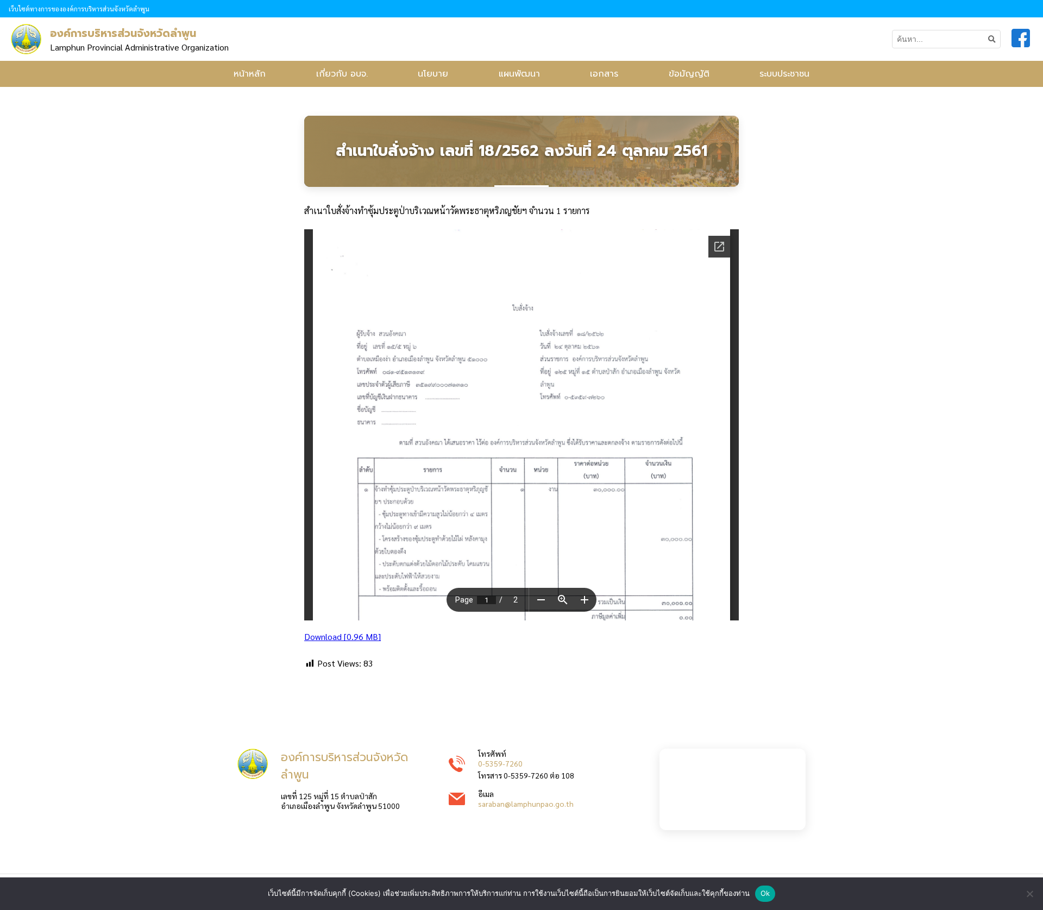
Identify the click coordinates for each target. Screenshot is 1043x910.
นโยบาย (433, 73)
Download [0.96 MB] (342, 636)
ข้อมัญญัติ (689, 73)
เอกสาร (604, 73)
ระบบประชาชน (784, 73)
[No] (1029, 893)
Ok (765, 893)
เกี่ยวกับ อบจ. (342, 73)
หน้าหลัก (250, 73)
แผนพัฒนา (519, 73)
